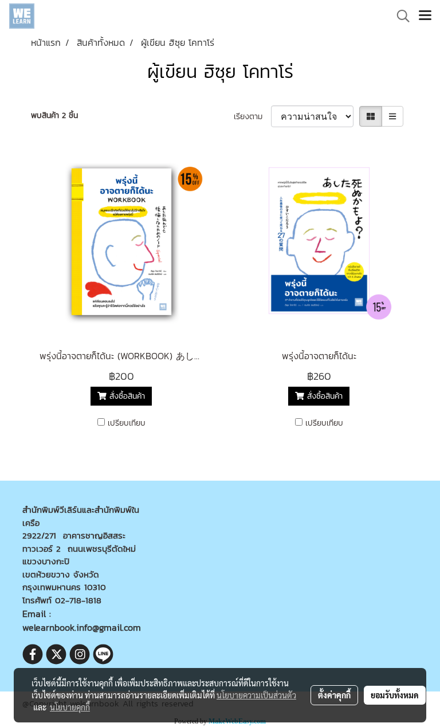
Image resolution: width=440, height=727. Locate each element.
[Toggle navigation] (425, 16)
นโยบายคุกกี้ (70, 707)
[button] (399, 16)
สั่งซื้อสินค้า (126, 396)
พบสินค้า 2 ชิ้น (54, 115)
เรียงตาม (252, 117)
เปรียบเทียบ (127, 423)
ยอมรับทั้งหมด (395, 695)
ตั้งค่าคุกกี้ (334, 695)
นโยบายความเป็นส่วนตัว (256, 695)
